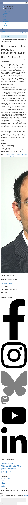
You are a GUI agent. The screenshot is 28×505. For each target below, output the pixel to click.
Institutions (5, 18)
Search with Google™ (9, 6)
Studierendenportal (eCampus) (8, 468)
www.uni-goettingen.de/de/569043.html (15, 156)
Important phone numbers (7, 482)
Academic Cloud (10, 470)
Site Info (3, 486)
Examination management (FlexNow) (10, 465)
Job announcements (6, 471)
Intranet (3, 483)
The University (6, 12)
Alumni (4, 19)
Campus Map (4, 485)
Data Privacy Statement (7, 479)
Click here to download (6, 283)
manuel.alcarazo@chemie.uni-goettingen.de (16, 154)
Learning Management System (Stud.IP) (11, 466)
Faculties (5, 13)
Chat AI (3, 470)
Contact (3, 480)
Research (5, 15)
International (6, 21)
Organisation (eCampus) (7, 463)
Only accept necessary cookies (8, 503)
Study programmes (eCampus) (8, 462)
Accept (13, 500)
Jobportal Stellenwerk (6, 473)
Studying (5, 16)
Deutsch (24, 32)
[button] (3, 29)
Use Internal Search (8, 8)
